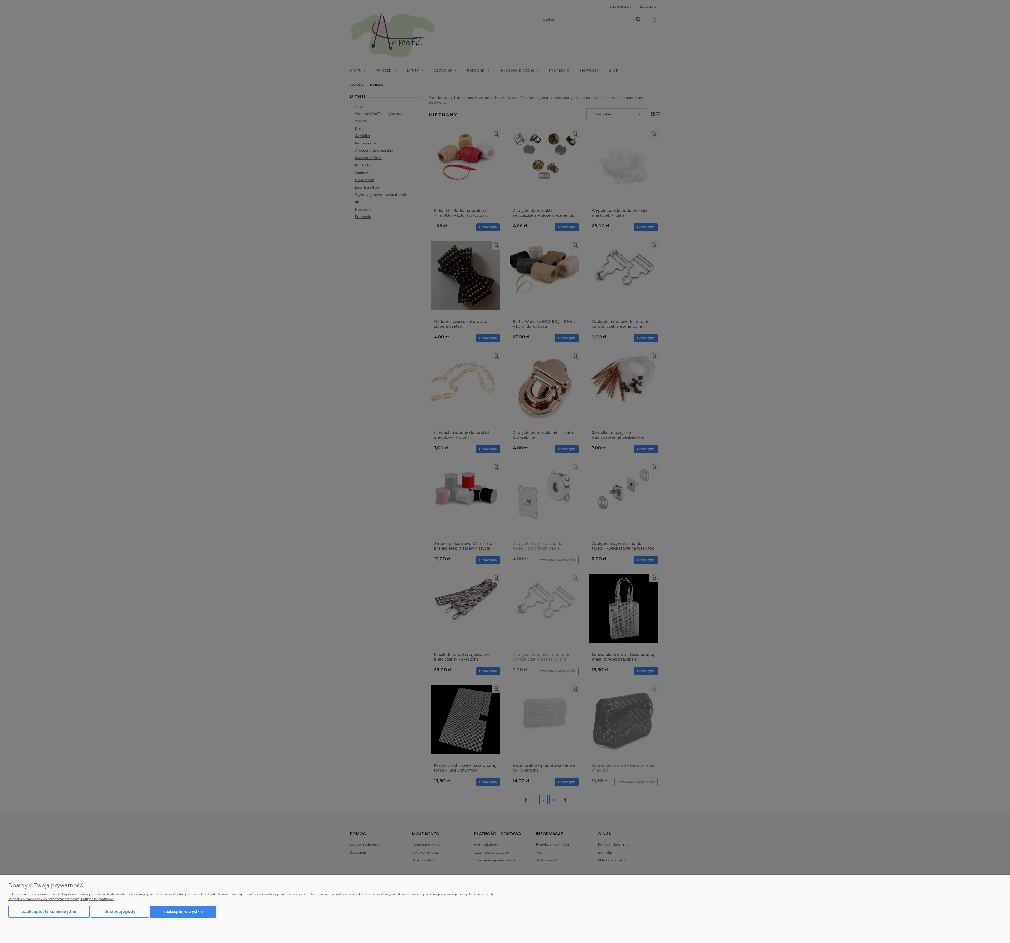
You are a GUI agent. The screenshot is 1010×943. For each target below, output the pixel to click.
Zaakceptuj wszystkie (183, 911)
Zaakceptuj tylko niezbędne (49, 911)
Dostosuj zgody (119, 911)
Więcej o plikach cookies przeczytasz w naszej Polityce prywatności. (61, 899)
